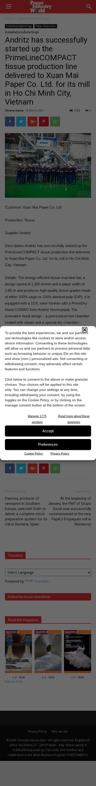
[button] (84, 329)
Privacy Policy (59, 453)
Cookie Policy (33, 453)
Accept (48, 431)
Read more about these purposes (74, 419)
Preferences (48, 444)
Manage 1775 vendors (37, 419)
